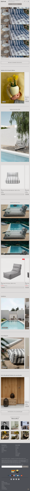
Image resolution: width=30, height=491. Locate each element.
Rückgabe (3, 448)
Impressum (3, 485)
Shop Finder (16, 448)
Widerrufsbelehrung (4, 450)
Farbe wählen (3, 194)
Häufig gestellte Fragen (4, 446)
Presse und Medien (17, 453)
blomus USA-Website (15, 4)
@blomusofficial (15, 418)
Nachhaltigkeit (17, 455)
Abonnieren (25, 466)
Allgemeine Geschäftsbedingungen (6, 483)
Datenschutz (3, 486)
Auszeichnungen (17, 454)
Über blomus (17, 446)
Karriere (16, 450)
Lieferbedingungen (4, 487)
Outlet (16, 449)
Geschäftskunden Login (4, 482)
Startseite (3, 481)
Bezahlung (3, 449)
